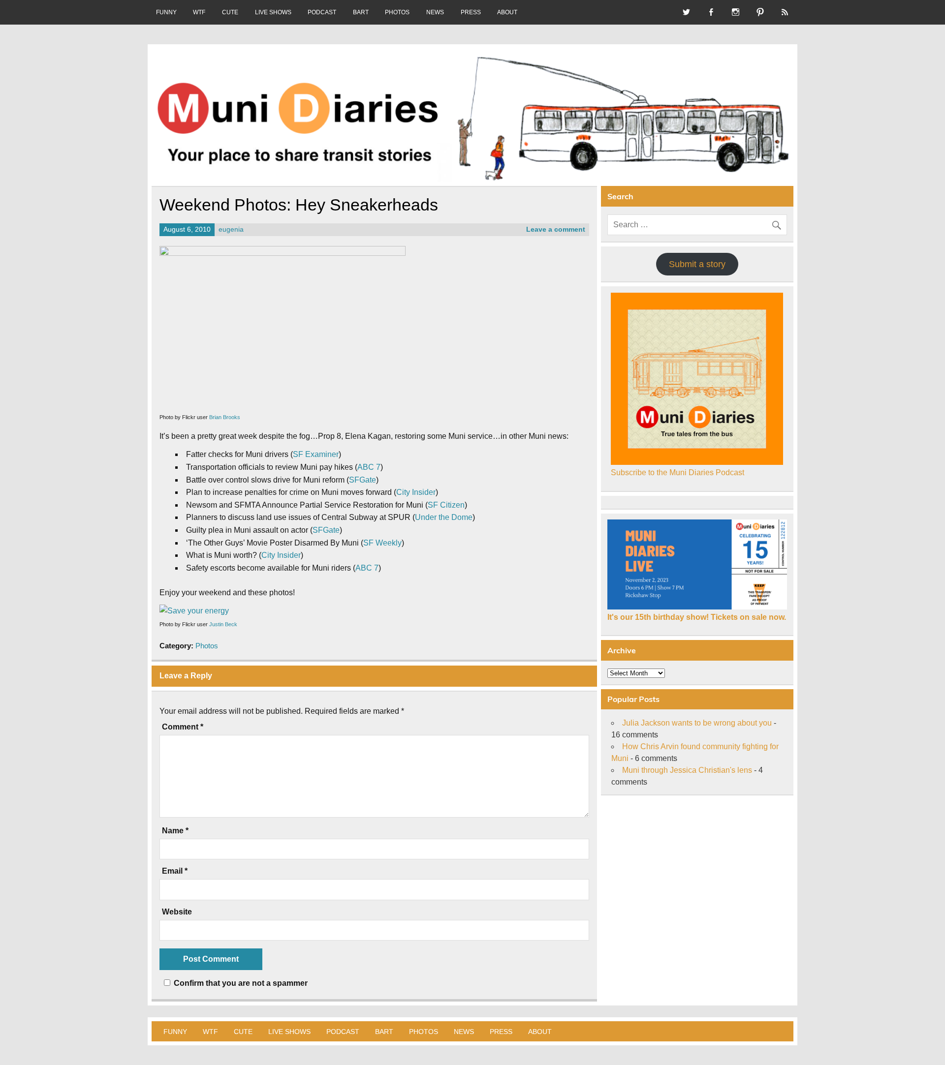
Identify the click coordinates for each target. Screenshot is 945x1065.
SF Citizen (446, 505)
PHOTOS (397, 12)
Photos (206, 645)
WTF (199, 12)
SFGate (362, 480)
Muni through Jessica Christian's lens (687, 770)
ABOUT (507, 12)
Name (175, 831)
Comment (182, 727)
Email (175, 871)
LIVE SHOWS (273, 12)
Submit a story (697, 264)
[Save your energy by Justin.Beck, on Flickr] (194, 611)
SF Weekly (382, 543)
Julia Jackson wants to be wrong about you (697, 723)
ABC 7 (368, 467)
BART (361, 12)
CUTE (230, 12)
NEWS (435, 12)
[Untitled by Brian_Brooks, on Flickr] (282, 253)
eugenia (231, 229)
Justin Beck (223, 624)
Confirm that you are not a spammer (240, 983)
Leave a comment (555, 229)
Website (177, 912)
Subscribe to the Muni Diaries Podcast (677, 472)
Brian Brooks (224, 417)
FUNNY (166, 12)
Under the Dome (443, 517)
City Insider (416, 492)
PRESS (471, 12)
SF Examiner (316, 454)
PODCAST (322, 12)
